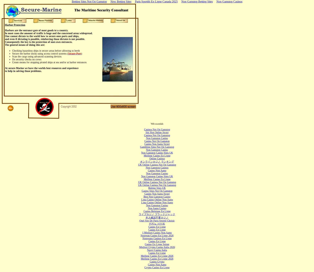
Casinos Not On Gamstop (157, 129)
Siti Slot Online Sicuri (157, 132)
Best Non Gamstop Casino (157, 196)
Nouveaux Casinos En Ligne (157, 238)
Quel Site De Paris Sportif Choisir (157, 220)
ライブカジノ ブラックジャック (157, 214)
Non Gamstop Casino (157, 138)
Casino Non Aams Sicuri (157, 144)
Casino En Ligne (157, 227)
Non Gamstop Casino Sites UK (157, 152)
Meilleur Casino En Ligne (157, 155)
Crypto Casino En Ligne (157, 267)
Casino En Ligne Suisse (157, 244)
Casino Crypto (157, 261)
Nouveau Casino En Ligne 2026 (157, 235)
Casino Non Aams (157, 170)
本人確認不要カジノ (157, 217)
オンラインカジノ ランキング (157, 161)
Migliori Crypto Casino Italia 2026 (157, 247)
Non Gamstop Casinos (157, 167)
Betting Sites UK (157, 188)
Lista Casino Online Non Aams (157, 199)
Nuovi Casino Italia (157, 250)
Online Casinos (157, 158)
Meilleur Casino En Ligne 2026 (157, 256)
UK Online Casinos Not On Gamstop (157, 164)
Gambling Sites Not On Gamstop (157, 147)
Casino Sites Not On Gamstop (157, 191)
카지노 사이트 (157, 223)
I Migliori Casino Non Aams (157, 232)
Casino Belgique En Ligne (157, 211)
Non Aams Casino (157, 208)
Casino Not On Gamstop (157, 141)
